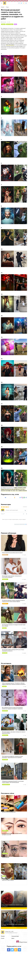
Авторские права (15, 936)
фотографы (10, 24)
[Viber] (22, 497)
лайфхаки (5, 830)
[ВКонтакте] (5, 497)
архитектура (6, 784)
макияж (5, 853)
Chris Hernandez (10, 44)
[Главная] (4, 3)
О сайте (2, 938)
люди (7, 7)
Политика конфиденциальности (11, 932)
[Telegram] (26, 497)
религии (5, 710)
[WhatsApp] (24, 497)
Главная (2, 7)
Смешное (5, 603)
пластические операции (5, 579)
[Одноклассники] (14, 497)
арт (15, 24)
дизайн (5, 808)
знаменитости (5, 554)
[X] (20, 497)
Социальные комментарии (20, 524)
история (5, 759)
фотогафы (5, 735)
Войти (13, 938)
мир (4, 876)
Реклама (3, 936)
